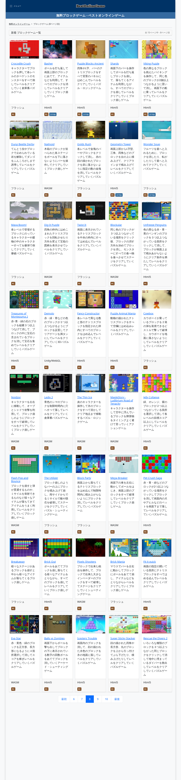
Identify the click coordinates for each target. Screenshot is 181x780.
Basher (48, 63)
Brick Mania (117, 561)
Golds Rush (84, 144)
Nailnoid (49, 144)
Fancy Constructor (88, 313)
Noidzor (16, 397)
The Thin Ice (84, 397)
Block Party (84, 478)
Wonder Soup (151, 144)
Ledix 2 (48, 397)
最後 (117, 699)
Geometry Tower (120, 144)
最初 (64, 699)
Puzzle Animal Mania (123, 313)
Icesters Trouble (87, 638)
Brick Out (50, 561)
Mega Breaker (119, 478)
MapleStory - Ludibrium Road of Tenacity (121, 400)
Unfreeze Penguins (155, 225)
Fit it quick (149, 561)
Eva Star (16, 638)
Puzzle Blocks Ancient (90, 63)
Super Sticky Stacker (122, 638)
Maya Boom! (19, 225)
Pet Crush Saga (152, 478)
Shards (114, 63)
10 (106, 699)
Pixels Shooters (86, 561)
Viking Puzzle (151, 63)
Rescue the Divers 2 (155, 638)
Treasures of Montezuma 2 (19, 315)
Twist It (81, 225)
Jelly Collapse (151, 397)
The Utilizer (51, 478)
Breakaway (18, 561)
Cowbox (148, 313)
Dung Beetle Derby (22, 144)
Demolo (49, 313)
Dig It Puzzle (51, 225)
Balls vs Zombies (54, 638)
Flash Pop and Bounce (19, 479)
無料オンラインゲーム (19, 23)
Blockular (116, 225)
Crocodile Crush (21, 63)
